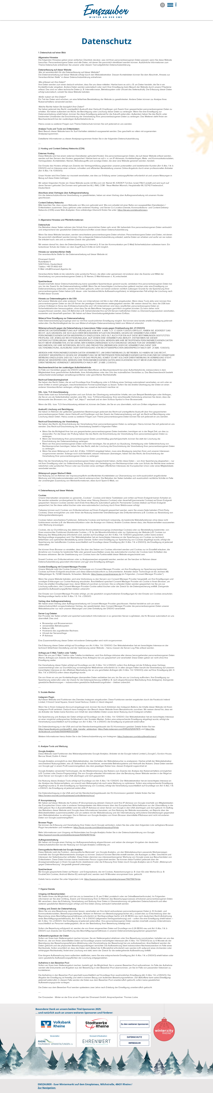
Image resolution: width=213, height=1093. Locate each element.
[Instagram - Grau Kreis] (162, 5)
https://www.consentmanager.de (106, 574)
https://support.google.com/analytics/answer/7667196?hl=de (112, 879)
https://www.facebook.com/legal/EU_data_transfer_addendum (67, 729)
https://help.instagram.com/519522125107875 (119, 729)
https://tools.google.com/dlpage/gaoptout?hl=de (96, 827)
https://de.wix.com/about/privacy (133, 210)
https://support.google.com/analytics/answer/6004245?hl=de (66, 835)
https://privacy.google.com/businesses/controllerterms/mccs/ (66, 795)
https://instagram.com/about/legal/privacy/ (136, 736)
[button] (170, 5)
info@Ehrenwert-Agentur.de (58, 269)
